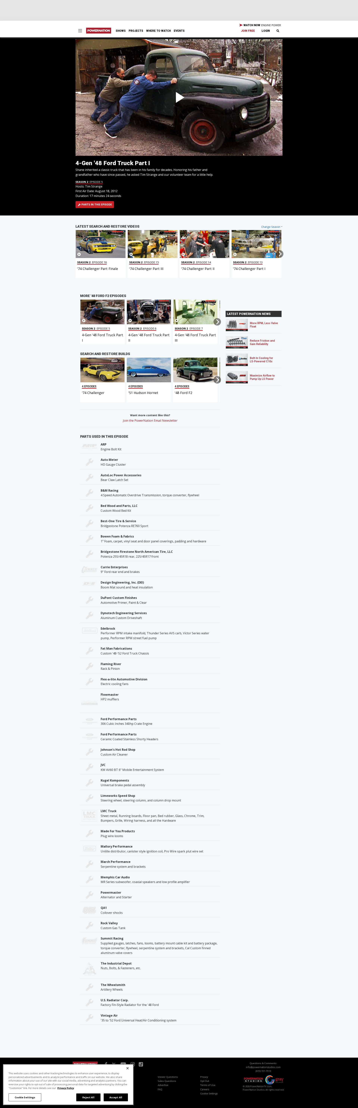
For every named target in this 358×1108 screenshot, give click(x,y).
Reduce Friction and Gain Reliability (262, 342)
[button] (80, 31)
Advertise (163, 1085)
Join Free (248, 30)
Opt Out (204, 1081)
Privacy (204, 1077)
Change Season (270, 227)
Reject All (88, 1097)
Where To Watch (158, 30)
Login (266, 30)
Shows (121, 30)
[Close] (127, 1068)
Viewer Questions (168, 1077)
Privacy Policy (65, 1088)
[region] (68, 1084)
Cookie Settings (25, 1097)
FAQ (160, 1089)
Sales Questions (167, 1081)
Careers (204, 1089)
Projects (136, 30)
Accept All (115, 1097)
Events (179, 30)
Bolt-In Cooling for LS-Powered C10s (261, 360)
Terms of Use (207, 1085)
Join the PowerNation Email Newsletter (150, 420)
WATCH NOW (262, 25)
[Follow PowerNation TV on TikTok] (140, 1064)
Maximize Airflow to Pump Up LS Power (262, 377)
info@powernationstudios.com (263, 1067)
